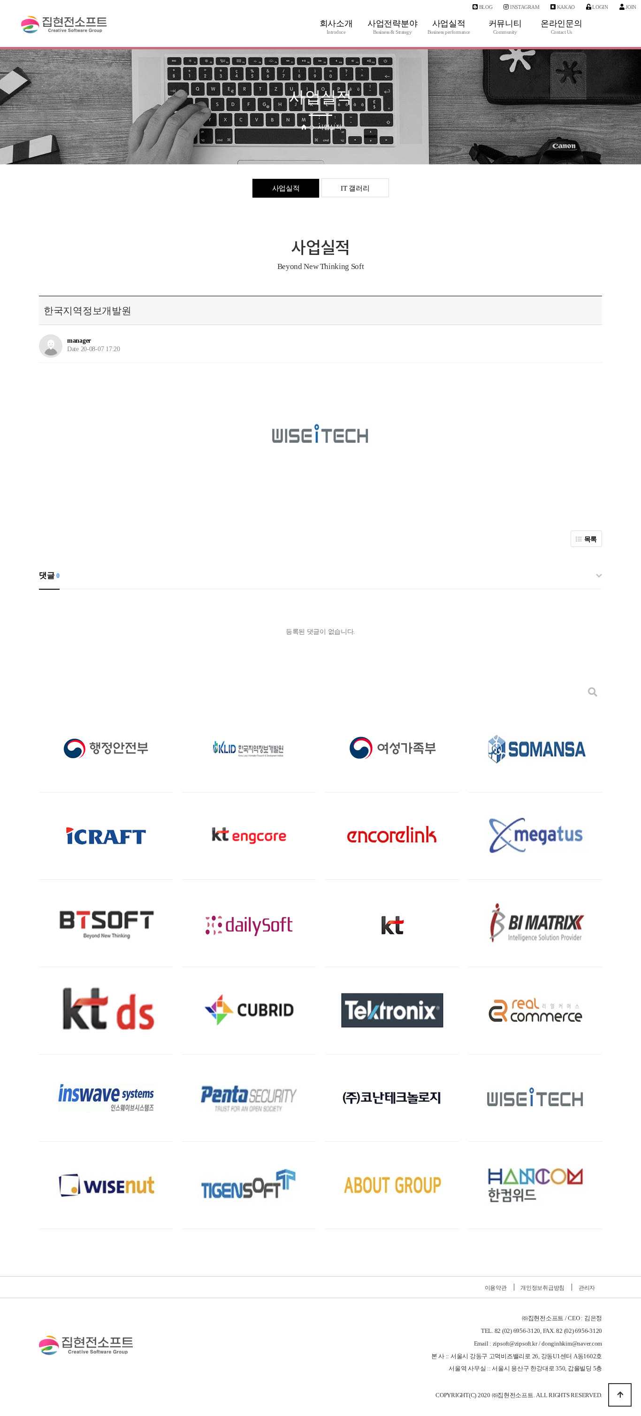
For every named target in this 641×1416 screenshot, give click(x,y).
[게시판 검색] (592, 692)
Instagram (524, 7)
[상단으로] (620, 1395)
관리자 (587, 1288)
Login (599, 7)
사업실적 (286, 188)
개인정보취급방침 (542, 1288)
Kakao (565, 7)
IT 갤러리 (355, 188)
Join (630, 7)
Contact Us (561, 32)
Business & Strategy (392, 32)
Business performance (448, 32)
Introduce (336, 32)
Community (505, 32)
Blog (485, 7)
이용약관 (496, 1288)
